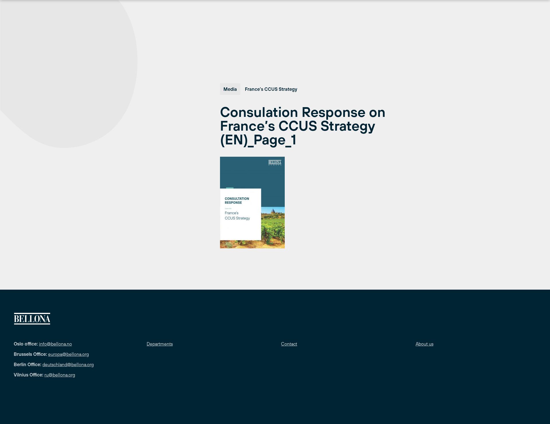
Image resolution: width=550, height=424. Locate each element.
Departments (160, 343)
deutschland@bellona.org (68, 364)
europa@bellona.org (68, 354)
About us (424, 343)
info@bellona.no (55, 343)
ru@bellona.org (59, 374)
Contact (289, 343)
